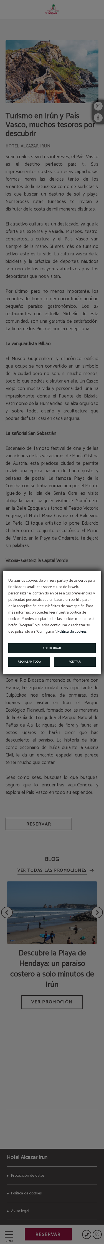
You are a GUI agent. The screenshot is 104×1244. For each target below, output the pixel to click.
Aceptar (75, 662)
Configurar (52, 648)
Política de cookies (72, 632)
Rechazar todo (29, 662)
